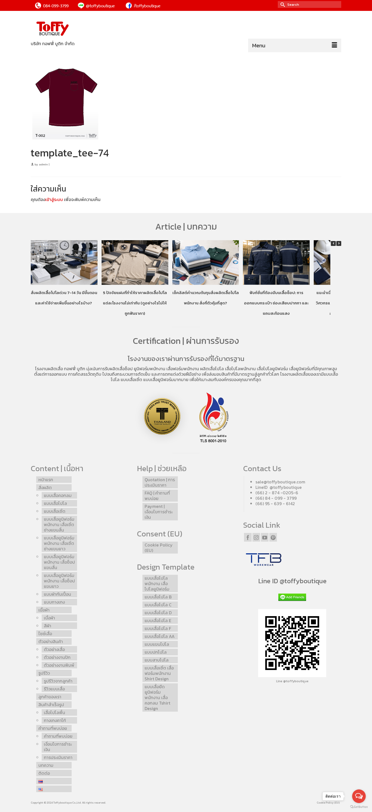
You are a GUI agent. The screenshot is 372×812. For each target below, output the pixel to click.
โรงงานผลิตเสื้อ (49, 368)
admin (43, 164)
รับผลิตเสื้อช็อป (119, 368)
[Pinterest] (273, 537)
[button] (338, 243)
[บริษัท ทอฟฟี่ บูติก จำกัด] (80, 29)
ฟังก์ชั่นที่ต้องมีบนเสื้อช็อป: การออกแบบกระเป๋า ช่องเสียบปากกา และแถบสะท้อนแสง (276, 302)
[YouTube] (265, 537)
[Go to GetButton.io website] (359, 806)
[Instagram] (256, 537)
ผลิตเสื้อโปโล (212, 368)
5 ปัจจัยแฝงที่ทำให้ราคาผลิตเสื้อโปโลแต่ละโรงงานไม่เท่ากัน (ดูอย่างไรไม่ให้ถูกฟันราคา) (135, 302)
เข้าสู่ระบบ (54, 199)
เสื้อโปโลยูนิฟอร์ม (272, 368)
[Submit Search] (282, 4)
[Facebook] (248, 537)
